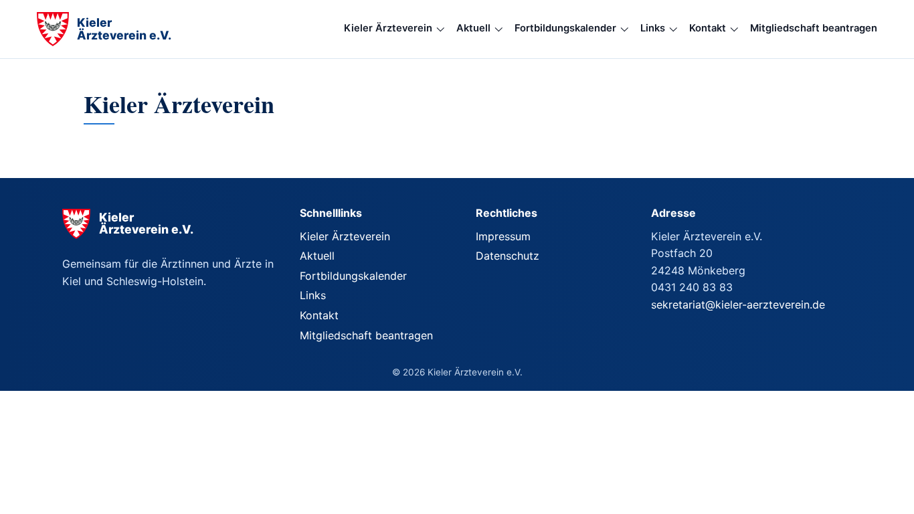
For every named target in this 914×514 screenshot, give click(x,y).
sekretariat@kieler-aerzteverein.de (738, 304)
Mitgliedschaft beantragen (813, 28)
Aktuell (473, 28)
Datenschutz (507, 255)
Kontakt (707, 28)
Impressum (503, 236)
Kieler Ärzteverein (388, 28)
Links (652, 28)
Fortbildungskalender (565, 28)
